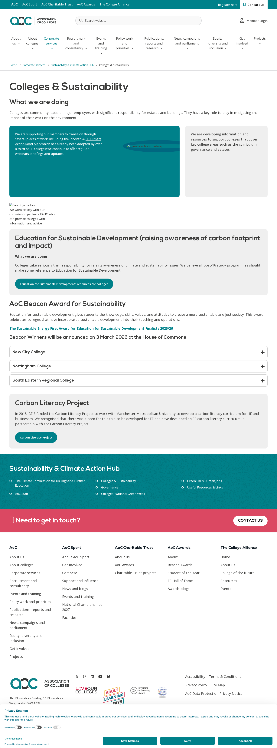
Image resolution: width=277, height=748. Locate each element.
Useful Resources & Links (205, 487)
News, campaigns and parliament (187, 40)
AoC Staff (21, 494)
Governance (109, 487)
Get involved (242, 40)
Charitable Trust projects (135, 573)
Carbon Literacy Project (36, 437)
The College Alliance (114, 4)
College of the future (237, 573)
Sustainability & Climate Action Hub (72, 65)
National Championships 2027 (82, 607)
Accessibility (195, 676)
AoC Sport (29, 4)
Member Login (257, 21)
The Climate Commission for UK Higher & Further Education (50, 483)
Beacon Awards (180, 565)
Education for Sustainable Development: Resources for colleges (64, 284)
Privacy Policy (196, 685)
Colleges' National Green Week (123, 494)
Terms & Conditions (225, 676)
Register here (227, 4)
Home (13, 65)
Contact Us (250, 521)
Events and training (101, 43)
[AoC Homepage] (33, 20)
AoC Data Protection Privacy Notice (214, 693)
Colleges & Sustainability (118, 481)
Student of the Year (184, 573)
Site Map (218, 685)
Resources (228, 580)
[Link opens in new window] (77, 676)
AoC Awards (86, 4)
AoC (14, 4)
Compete (69, 573)
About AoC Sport (76, 557)
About (173, 557)
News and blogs (75, 588)
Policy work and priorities (124, 43)
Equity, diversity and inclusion (218, 43)
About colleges (32, 40)
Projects (260, 38)
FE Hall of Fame (180, 580)
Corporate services (51, 40)
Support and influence (80, 580)
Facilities (69, 617)
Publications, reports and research (154, 43)
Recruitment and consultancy (75, 43)
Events (225, 588)
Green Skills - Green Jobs (204, 481)
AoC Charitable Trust (57, 4)
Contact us (255, 4)
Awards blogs (179, 588)
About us (16, 40)
